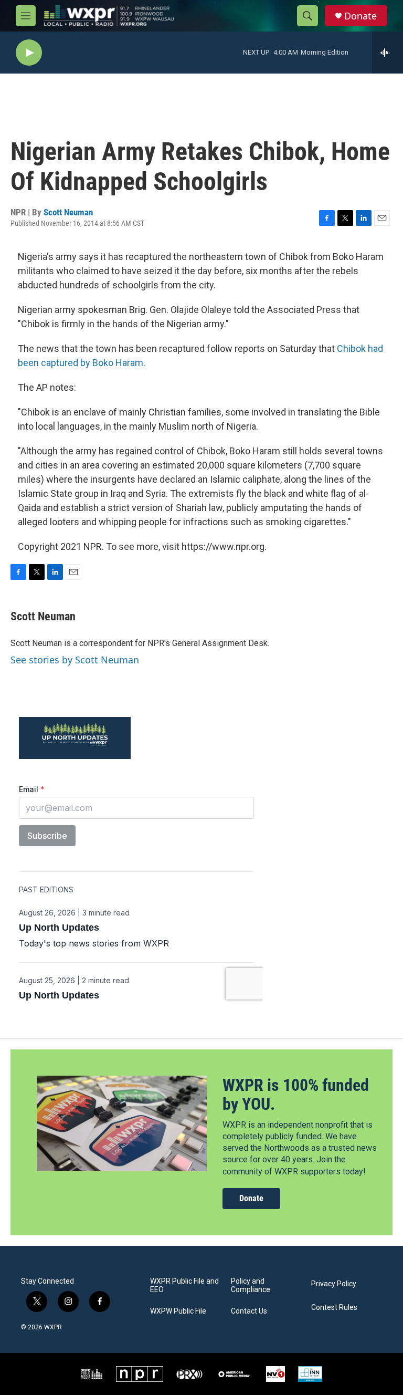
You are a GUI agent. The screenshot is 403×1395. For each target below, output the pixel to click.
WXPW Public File (178, 1311)
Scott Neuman (68, 212)
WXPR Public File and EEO (184, 1285)
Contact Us (249, 1311)
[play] (28, 53)
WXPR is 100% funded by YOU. (295, 1095)
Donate (360, 16)
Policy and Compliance (250, 1285)
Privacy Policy (333, 1284)
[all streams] (387, 53)
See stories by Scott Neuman (74, 659)
